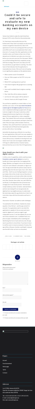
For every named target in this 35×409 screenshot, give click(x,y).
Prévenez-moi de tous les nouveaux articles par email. (16, 317)
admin (28, 236)
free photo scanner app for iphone (12, 159)
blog (17, 12)
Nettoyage (6, 366)
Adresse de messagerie (8, 295)
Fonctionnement (7, 363)
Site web (4, 302)
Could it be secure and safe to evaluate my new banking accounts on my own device (17, 21)
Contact (5, 372)
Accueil (5, 360)
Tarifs (4, 369)
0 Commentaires (18, 236)
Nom (4, 287)
